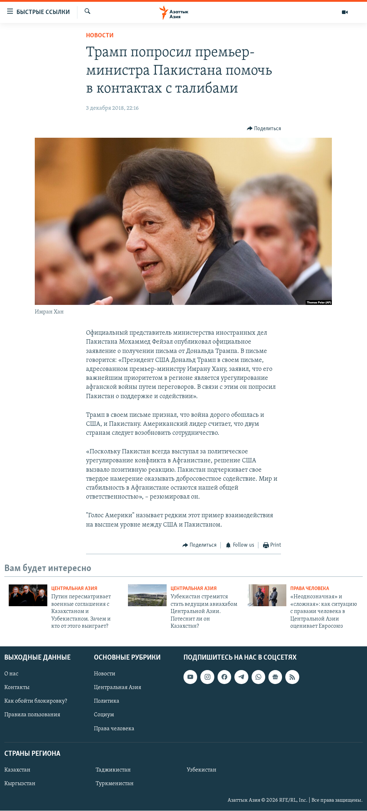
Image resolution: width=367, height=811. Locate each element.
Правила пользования (32, 715)
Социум (104, 715)
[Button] (264, 128)
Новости (100, 36)
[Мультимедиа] (345, 12)
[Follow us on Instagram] (207, 677)
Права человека (309, 588)
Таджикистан (113, 770)
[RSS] (292, 677)
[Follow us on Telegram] (241, 677)
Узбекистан (201, 770)
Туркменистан (115, 784)
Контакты (16, 688)
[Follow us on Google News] (275, 677)
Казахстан (17, 770)
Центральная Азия (74, 588)
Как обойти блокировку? (35, 701)
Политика (106, 701)
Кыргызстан (19, 784)
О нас (11, 674)
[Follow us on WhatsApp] (258, 677)
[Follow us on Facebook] (224, 677)
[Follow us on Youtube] (190, 677)
